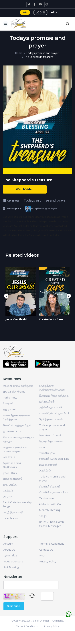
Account (8, 543)
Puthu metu (10, 397)
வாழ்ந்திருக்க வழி (13, 512)
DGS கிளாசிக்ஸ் (48, 464)
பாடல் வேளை (10, 518)
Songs (43, 516)
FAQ (42, 555)
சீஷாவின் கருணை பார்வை (54, 492)
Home (18, 53)
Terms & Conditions (51, 543)
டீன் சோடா (9, 457)
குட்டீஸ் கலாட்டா (12, 431)
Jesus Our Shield (16, 319)
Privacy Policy (47, 561)
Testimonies (47, 498)
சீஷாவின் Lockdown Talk (54, 458)
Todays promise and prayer (42, 53)
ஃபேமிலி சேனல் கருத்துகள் (18, 385)
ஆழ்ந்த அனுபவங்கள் (51, 441)
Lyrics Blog (10, 555)
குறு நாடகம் (9, 409)
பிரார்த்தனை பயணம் (51, 419)
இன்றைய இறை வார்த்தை (53, 395)
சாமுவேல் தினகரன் (44, 208)
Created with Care (51, 319)
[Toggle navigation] (5, 24)
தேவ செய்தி (10, 484)
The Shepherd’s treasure (38, 57)
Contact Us (46, 549)
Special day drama (14, 391)
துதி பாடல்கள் (47, 401)
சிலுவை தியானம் (13, 478)
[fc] (18, 24)
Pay (24, 12)
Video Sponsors (13, 561)
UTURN (7, 496)
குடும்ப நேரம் (10, 473)
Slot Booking (11, 567)
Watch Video (24, 189)
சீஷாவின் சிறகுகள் (49, 486)
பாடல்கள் (8, 490)
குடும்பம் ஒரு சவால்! (50, 407)
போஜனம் (8, 403)
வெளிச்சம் (45, 470)
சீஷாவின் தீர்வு (47, 453)
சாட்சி (42, 447)
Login (40, 12)
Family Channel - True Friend (47, 620)
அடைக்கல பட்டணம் (50, 435)
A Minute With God (50, 504)
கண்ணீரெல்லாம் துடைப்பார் (54, 413)
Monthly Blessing (49, 510)
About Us (9, 549)
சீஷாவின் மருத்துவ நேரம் (17, 425)
